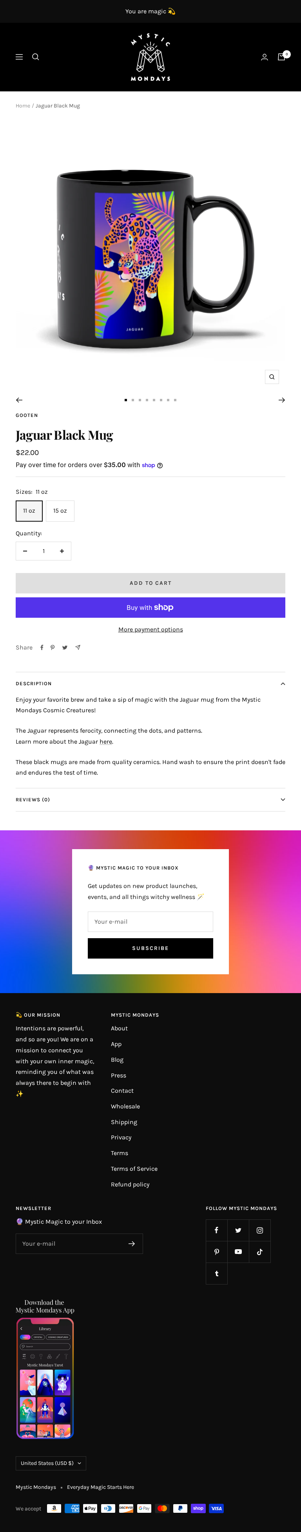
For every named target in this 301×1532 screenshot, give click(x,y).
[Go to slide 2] (133, 400)
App (116, 1044)
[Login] (264, 57)
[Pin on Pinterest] (52, 647)
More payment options (150, 629)
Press (118, 1075)
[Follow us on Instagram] (259, 1230)
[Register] (132, 1243)
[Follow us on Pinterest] (216, 1252)
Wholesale (125, 1106)
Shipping (124, 1122)
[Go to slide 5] (154, 400)
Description (34, 683)
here (106, 741)
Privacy (121, 1137)
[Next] (282, 400)
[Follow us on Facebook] (216, 1230)
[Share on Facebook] (42, 647)
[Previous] (19, 400)
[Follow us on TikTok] (259, 1252)
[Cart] (281, 56)
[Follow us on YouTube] (238, 1252)
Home (23, 105)
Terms (119, 1153)
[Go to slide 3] (140, 400)
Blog (117, 1059)
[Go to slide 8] (175, 400)
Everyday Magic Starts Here (100, 1487)
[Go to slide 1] (126, 400)
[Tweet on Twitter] (65, 647)
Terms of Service (134, 1168)
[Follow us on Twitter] (238, 1230)
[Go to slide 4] (147, 400)
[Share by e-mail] (77, 647)
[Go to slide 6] (161, 400)
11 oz (29, 510)
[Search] (35, 56)
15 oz (60, 510)
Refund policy (130, 1184)
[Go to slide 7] (168, 400)
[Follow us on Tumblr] (216, 1273)
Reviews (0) (33, 799)
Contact (122, 1090)
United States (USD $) (47, 1463)
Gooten (27, 415)
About (119, 1028)
